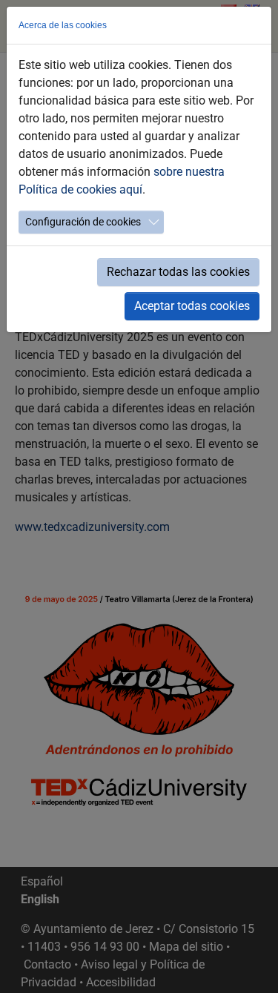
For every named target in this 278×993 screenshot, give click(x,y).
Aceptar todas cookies (192, 306)
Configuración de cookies (83, 222)
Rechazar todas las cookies (178, 272)
